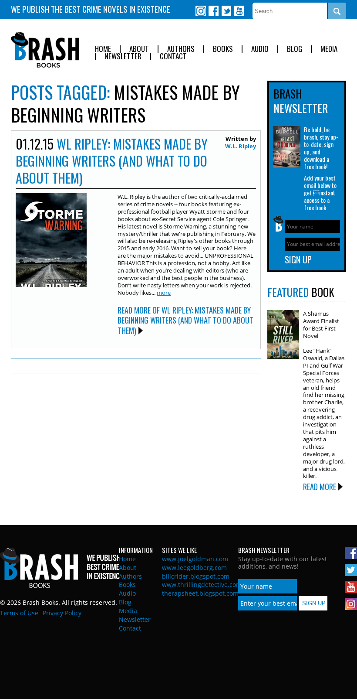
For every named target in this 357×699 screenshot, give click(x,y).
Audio (260, 49)
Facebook (213, 11)
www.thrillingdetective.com (202, 584)
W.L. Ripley (240, 146)
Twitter (226, 11)
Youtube (238, 11)
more (164, 293)
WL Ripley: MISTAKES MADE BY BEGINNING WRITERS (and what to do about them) (112, 161)
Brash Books (45, 50)
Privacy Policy (62, 613)
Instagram (200, 11)
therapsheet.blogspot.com (200, 593)
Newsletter (122, 56)
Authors (181, 49)
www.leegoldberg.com (194, 567)
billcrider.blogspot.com (195, 576)
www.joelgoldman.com (195, 559)
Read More (319, 486)
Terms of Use (19, 613)
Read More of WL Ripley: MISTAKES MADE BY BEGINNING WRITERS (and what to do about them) (185, 320)
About (139, 49)
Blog (294, 49)
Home (103, 49)
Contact (173, 56)
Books (223, 49)
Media (328, 49)
